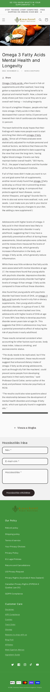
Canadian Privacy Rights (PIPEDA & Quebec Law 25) (22, 586)
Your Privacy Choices (15, 546)
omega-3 (38, 181)
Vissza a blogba (26, 427)
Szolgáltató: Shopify (35, 687)
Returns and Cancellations (17, 565)
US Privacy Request (14, 572)
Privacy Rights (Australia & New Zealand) (24, 578)
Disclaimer (9, 609)
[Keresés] (40, 20)
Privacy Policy (11, 553)
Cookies (8, 619)
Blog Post (9, 640)
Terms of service (13, 540)
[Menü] (3, 20)
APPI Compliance (12, 614)
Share (8, 78)
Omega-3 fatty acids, (13, 83)
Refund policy (11, 528)
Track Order (10, 624)
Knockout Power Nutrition (21, 687)
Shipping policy (12, 534)
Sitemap (8, 629)
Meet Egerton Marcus (14, 650)
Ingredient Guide (12, 655)
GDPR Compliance (14, 594)
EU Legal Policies (13, 559)
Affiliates (9, 645)
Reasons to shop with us (16, 635)
